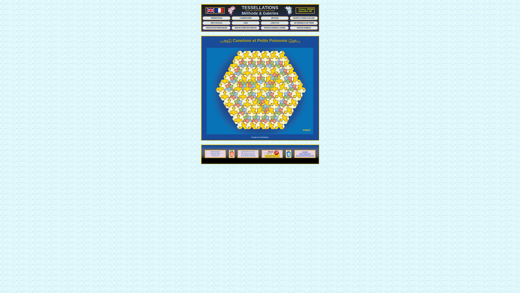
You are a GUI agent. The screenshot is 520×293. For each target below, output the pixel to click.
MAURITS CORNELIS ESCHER (304, 18)
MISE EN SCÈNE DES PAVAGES (246, 28)
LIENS (245, 23)
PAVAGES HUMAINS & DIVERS (274, 28)
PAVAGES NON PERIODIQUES (216, 28)
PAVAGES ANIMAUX (304, 28)
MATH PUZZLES (216, 23)
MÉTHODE (275, 18)
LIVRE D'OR (275, 23)
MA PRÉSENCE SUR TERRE (304, 23)
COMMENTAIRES (246, 18)
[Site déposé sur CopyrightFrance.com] (272, 157)
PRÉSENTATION (216, 18)
